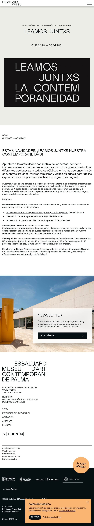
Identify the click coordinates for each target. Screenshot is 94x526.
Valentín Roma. (26, 216)
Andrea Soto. (29, 220)
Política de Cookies (67, 511)
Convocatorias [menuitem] (8, 454)
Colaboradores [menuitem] (8, 451)
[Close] (87, 502)
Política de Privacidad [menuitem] (11, 509)
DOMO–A (13, 519)
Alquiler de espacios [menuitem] (11, 448)
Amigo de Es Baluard (37, 254)
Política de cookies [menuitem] (10, 512)
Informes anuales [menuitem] (9, 459)
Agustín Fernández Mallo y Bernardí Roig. (37, 212)
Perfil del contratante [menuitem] (11, 456)
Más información (55, 233)
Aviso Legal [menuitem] (7, 506)
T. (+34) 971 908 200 (12, 392)
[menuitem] (5, 410)
